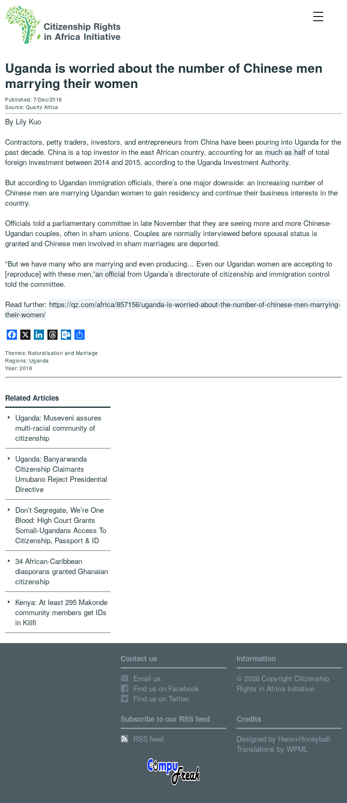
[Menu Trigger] (318, 16)
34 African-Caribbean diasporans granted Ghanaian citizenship (61, 571)
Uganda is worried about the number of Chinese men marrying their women (163, 75)
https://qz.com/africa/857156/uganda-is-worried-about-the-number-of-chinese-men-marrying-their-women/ (173, 309)
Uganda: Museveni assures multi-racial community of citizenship (58, 427)
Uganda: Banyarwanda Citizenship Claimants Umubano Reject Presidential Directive (61, 473)
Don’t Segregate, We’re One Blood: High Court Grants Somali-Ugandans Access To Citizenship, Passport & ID (60, 524)
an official (110, 273)
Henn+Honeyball (304, 738)
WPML (297, 748)
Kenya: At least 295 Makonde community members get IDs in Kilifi (61, 612)
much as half (285, 151)
